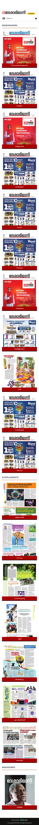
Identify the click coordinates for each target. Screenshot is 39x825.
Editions (9, 18)
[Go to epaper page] (36, 18)
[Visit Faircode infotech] (24, 820)
